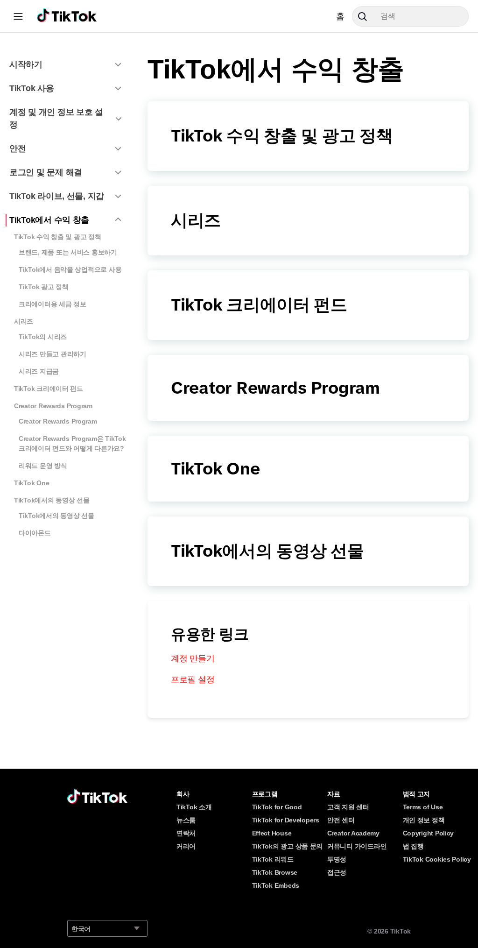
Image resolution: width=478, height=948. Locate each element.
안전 (17, 148)
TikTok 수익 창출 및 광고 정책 (57, 237)
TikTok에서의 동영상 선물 (52, 500)
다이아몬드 (35, 533)
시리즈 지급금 (39, 371)
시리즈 (23, 321)
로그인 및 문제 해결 (45, 172)
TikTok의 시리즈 (43, 336)
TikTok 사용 (31, 88)
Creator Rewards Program (53, 406)
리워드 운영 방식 (43, 465)
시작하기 (25, 64)
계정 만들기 (192, 658)
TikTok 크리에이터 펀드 (48, 388)
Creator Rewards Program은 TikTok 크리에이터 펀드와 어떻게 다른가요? (72, 443)
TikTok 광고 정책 (44, 286)
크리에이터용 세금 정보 (52, 304)
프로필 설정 (192, 679)
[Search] (366, 16)
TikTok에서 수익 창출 (49, 220)
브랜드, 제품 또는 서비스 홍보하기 (68, 252)
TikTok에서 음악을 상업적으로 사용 (70, 269)
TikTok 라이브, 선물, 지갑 (56, 196)
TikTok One (31, 483)
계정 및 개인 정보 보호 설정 (56, 118)
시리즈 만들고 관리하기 (52, 354)
